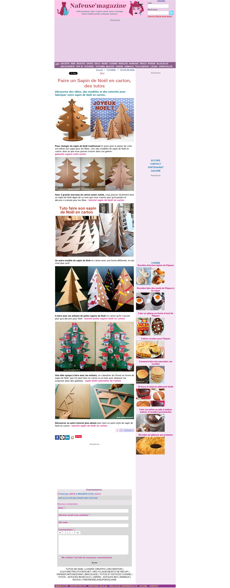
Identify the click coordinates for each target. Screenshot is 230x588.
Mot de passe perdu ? (164, 16)
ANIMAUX (129, 66)
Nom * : (62, 508)
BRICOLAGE (91, 574)
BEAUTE (81, 63)
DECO (97, 63)
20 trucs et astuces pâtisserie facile (155, 387)
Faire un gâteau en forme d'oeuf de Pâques (155, 314)
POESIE (151, 63)
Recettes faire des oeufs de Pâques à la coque (155, 289)
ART (57, 64)
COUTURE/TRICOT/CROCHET (75, 571)
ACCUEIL (156, 160)
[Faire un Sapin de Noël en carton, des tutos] (94, 99)
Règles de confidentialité (123, 586)
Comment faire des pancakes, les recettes (155, 362)
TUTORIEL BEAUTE (104, 66)
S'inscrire (151, 16)
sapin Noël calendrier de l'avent (103, 380)
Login (150, 3)
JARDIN (119, 66)
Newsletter (62, 586)
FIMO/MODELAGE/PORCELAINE (99, 579)
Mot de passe (152, 10)
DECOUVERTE (68, 66)
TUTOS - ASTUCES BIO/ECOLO (74, 577)
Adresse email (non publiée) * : (74, 515)
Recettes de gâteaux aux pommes (156, 435)
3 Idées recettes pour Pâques (155, 339)
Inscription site (78, 586)
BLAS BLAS (162, 63)
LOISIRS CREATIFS (95, 569)
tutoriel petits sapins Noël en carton (104, 318)
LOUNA (154, 66)
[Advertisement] (115, 41)
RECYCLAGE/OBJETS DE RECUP (110, 571)
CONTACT (155, 164)
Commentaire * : (67, 529)
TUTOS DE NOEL (127, 70)
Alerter (98, 494)
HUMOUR (133, 63)
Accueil (99, 70)
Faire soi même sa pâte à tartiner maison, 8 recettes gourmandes (155, 410)
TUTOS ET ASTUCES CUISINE (115, 574)
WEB (73, 63)
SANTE (89, 63)
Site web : (63, 522)
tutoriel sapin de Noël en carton (106, 200)
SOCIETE (65, 63)
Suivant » (128, 430)
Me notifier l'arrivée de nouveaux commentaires (87, 557)
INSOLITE (123, 63)
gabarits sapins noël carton (70, 154)
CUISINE (113, 63)
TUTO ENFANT (142, 66)
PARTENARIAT (155, 167)
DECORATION (114, 569)
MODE (105, 63)
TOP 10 (79, 66)
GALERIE (156, 171)
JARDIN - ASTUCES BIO (105, 577)
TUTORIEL (89, 66)
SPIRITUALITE (165, 66)
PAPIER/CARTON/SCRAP (70, 574)
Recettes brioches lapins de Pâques (155, 265)
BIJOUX (77, 579)
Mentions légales (98, 586)
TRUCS (143, 63)
